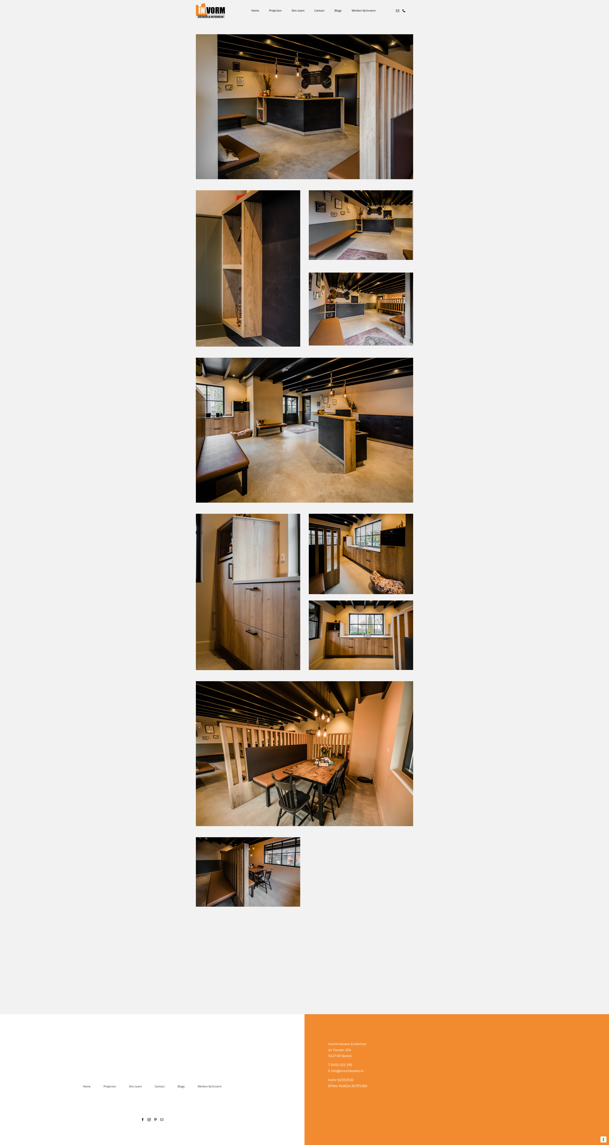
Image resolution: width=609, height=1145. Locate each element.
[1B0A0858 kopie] (248, 921)
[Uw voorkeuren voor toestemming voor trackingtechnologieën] (603, 1139)
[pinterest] (155, 1119)
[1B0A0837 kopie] (304, 359)
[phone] (404, 10)
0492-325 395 (341, 1065)
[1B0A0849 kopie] (248, 515)
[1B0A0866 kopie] (304, 35)
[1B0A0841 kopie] (361, 274)
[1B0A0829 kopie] (361, 601)
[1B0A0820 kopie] (361, 191)
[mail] (397, 10)
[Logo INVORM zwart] (152, 1041)
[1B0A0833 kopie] (361, 515)
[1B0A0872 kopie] (248, 838)
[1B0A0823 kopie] (304, 682)
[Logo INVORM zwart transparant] (210, 4)
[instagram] (149, 1119)
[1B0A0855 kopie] (248, 191)
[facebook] (142, 1119)
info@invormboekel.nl (347, 1071)
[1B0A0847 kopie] (361, 838)
